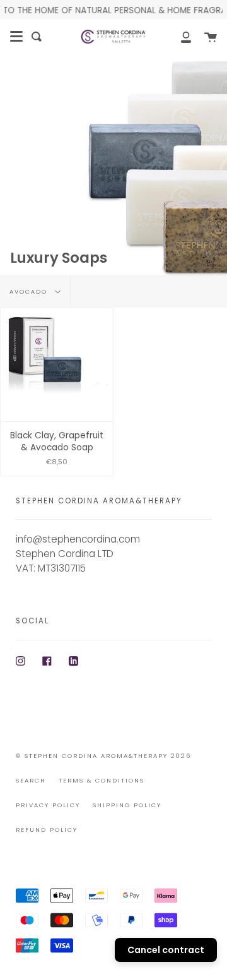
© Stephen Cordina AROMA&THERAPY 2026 (103, 756)
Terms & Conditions (101, 780)
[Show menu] (16, 36)
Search (31, 780)
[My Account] (179, 36)
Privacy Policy (48, 805)
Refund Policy (47, 829)
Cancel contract (165, 950)
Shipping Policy (127, 805)
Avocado (29, 291)
